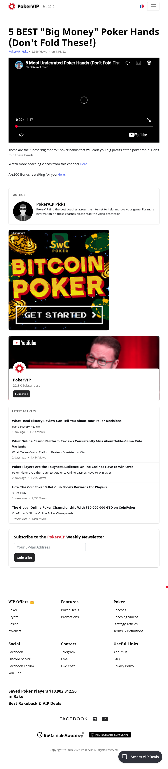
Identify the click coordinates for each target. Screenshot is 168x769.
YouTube (15, 673)
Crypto (14, 617)
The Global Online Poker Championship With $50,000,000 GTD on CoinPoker (74, 508)
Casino (14, 624)
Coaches (120, 610)
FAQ (117, 659)
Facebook (16, 652)
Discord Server (19, 659)
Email (65, 659)
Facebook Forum (21, 666)
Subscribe (21, 394)
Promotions (70, 617)
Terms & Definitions (128, 631)
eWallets (15, 631)
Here (83, 164)
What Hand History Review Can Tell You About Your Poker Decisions (66, 421)
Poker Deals (70, 610)
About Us (120, 652)
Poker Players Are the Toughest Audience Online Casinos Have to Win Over (72, 467)
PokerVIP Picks (18, 51)
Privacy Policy (124, 666)
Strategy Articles (126, 624)
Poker (13, 610)
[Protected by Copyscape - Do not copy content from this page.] (110, 734)
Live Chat (68, 666)
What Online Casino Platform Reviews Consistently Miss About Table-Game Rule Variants (77, 444)
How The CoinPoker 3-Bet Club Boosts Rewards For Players (59, 487)
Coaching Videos (126, 617)
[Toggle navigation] (153, 6)
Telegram (68, 652)
